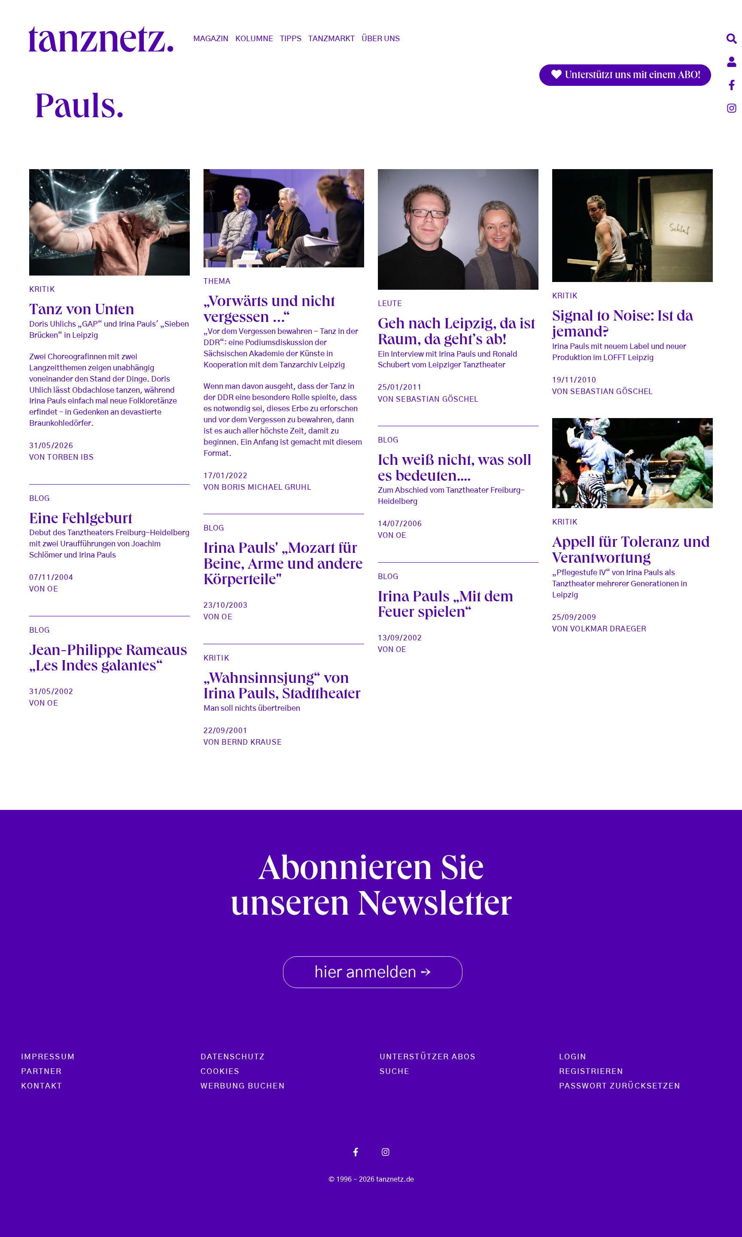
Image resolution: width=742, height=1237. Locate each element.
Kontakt (42, 1086)
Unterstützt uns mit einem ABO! (631, 76)
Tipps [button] (290, 39)
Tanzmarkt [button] (331, 39)
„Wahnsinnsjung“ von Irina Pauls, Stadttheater (282, 687)
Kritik (42, 289)
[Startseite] (104, 39)
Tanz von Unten (81, 311)
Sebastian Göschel (437, 399)
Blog (388, 440)
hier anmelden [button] (372, 973)
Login (573, 1057)
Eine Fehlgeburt (80, 520)
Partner (41, 1072)
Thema (217, 281)
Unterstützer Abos (428, 1057)
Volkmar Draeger (608, 629)
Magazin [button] (210, 39)
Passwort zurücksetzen (620, 1086)
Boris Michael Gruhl (266, 487)
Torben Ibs (70, 457)
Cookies (220, 1072)
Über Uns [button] (381, 39)
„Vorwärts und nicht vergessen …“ (269, 311)
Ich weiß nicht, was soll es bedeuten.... (455, 469)
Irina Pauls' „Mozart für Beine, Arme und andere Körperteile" (283, 565)
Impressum (48, 1057)
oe (401, 535)
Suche (395, 1072)
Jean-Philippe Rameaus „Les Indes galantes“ (108, 660)
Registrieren (591, 1072)
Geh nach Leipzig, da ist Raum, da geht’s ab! (456, 333)
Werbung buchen (243, 1086)
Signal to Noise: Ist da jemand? (622, 325)
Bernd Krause (251, 742)
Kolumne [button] (254, 39)
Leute (390, 303)
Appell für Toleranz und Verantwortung (631, 551)
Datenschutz (233, 1057)
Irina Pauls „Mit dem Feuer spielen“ (446, 606)
